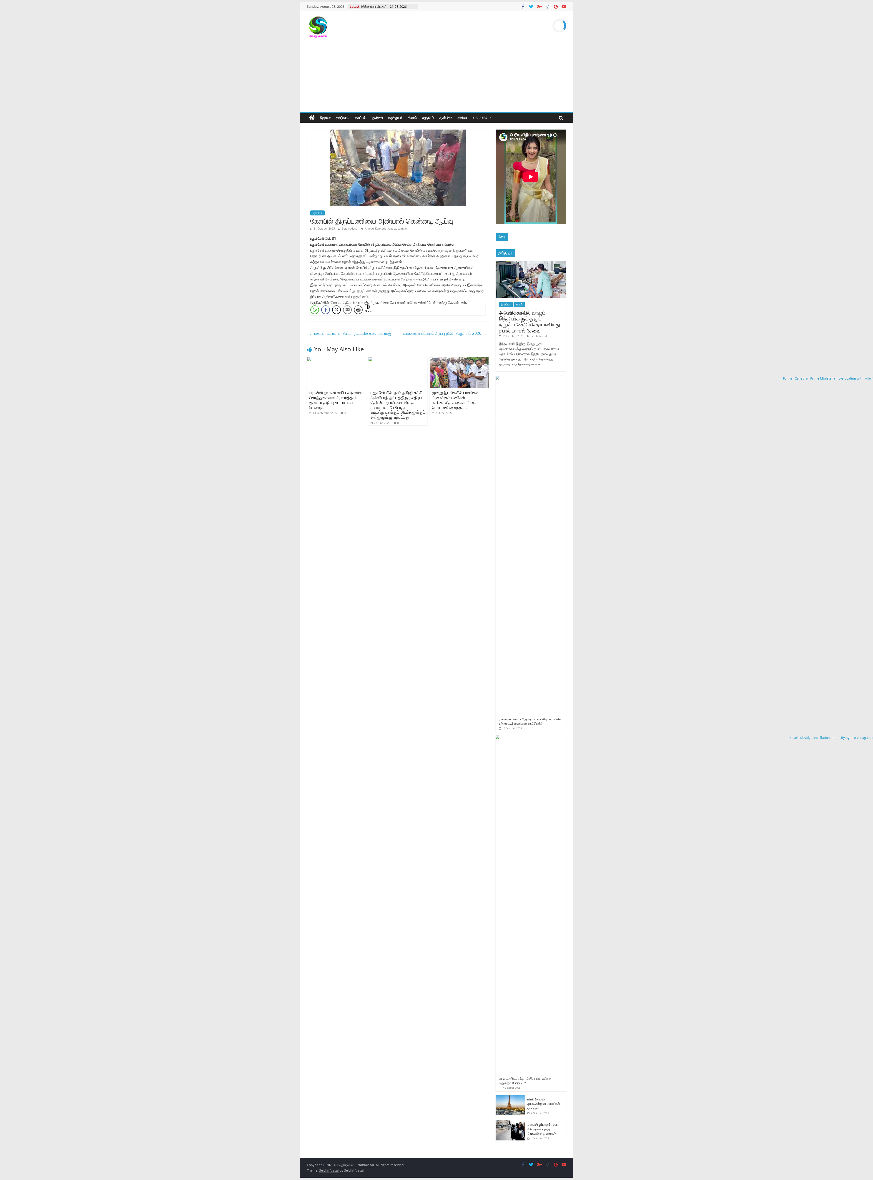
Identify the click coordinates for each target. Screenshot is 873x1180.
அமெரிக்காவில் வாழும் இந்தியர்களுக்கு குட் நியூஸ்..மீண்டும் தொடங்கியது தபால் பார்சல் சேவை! (529, 321)
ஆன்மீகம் (445, 117)
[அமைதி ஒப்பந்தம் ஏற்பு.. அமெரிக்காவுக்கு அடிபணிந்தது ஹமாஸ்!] (510, 1122)
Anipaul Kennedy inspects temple (386, 228)
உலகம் (519, 304)
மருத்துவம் (395, 117)
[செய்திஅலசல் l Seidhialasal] (312, 117)
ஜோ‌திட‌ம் (428, 117)
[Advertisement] (436, 78)
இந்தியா (325, 117)
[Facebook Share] (325, 309)
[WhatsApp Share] (314, 309)
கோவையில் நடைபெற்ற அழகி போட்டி (385, 6)
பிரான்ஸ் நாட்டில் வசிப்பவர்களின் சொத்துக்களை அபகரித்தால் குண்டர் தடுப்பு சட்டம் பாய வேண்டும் (336, 400)
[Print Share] (358, 309)
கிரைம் (412, 117)
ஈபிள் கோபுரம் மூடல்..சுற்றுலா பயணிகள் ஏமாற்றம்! (543, 1103)
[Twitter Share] (336, 309)
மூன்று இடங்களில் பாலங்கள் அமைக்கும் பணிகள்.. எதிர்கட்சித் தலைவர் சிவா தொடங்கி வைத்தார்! (455, 400)
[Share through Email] (347, 309)
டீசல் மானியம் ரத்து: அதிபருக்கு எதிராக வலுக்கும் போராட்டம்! (525, 1080)
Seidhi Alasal (350, 228)
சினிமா (462, 117)
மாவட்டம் (360, 117)
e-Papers (479, 117)
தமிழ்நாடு (342, 117)
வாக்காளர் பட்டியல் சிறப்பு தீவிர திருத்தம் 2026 (445, 333)
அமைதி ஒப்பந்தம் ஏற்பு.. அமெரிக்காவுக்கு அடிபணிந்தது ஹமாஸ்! (543, 1128)
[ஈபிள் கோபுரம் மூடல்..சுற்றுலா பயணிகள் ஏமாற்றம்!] (510, 1097)
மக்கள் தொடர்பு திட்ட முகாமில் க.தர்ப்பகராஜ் (350, 333)
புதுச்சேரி (377, 117)
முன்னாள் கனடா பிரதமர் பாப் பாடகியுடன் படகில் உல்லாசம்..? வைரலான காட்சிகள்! (530, 721)
